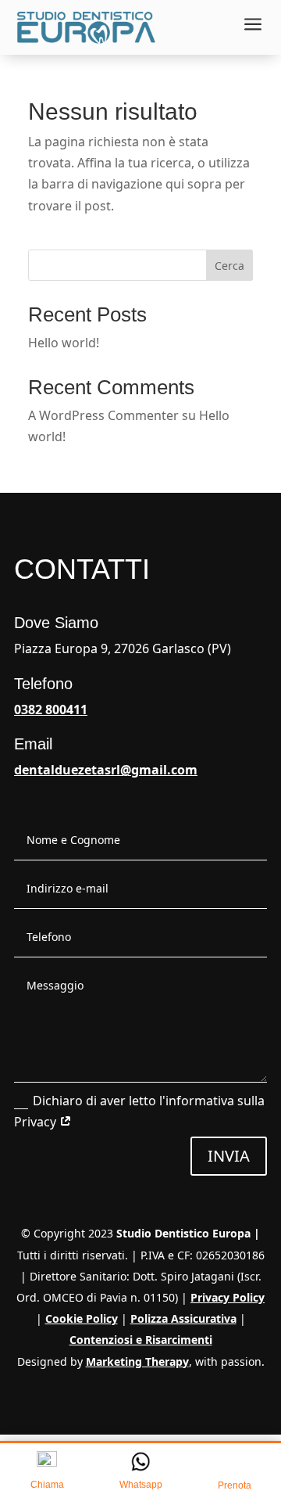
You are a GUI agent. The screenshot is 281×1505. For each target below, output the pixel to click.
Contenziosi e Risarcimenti (140, 1339)
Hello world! (63, 342)
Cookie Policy (81, 1318)
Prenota (234, 1485)
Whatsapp (140, 1484)
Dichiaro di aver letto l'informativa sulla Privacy (139, 1111)
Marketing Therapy (137, 1361)
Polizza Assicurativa (183, 1318)
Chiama (47, 1484)
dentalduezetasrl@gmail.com (105, 769)
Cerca (229, 265)
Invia (229, 1155)
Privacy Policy (227, 1297)
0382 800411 (50, 709)
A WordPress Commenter (103, 415)
